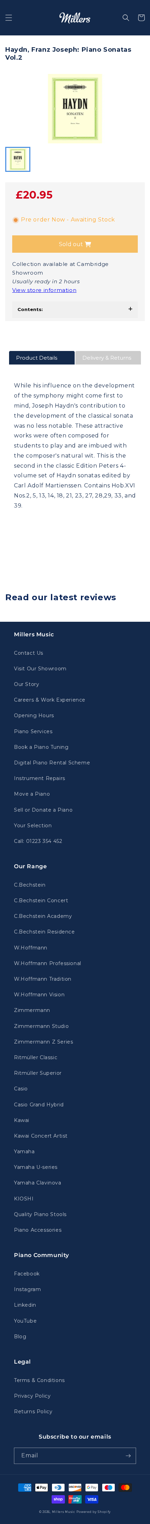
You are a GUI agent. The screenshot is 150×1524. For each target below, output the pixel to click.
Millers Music (63, 1512)
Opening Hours (34, 715)
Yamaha (24, 1151)
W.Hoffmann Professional (47, 963)
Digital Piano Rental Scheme (52, 763)
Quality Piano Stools (40, 1214)
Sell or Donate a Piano (43, 810)
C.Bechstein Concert (41, 900)
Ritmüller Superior (38, 1073)
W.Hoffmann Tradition (43, 979)
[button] (8, 17)
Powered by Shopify (93, 1512)
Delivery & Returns (106, 357)
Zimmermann (32, 1010)
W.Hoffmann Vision (39, 994)
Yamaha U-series (36, 1167)
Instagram (27, 1289)
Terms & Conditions (39, 1380)
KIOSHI (24, 1199)
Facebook (27, 1274)
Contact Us (28, 653)
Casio (21, 1089)
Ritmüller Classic (35, 1057)
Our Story (26, 684)
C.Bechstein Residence (44, 932)
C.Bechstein (30, 885)
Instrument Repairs (39, 778)
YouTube (25, 1321)
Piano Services (33, 731)
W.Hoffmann (30, 948)
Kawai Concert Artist (41, 1136)
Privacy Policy (32, 1396)
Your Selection (33, 825)
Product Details (36, 357)
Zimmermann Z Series (43, 1042)
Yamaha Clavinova (37, 1183)
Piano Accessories (37, 1230)
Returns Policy (33, 1411)
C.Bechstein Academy (43, 916)
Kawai (21, 1120)
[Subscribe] (128, 1456)
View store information (44, 290)
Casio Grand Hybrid (39, 1105)
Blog (20, 1336)
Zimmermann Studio (41, 1026)
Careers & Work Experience (49, 700)
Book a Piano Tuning (41, 747)
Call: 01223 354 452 (38, 841)
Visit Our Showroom (40, 668)
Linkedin (25, 1305)
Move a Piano (32, 794)
